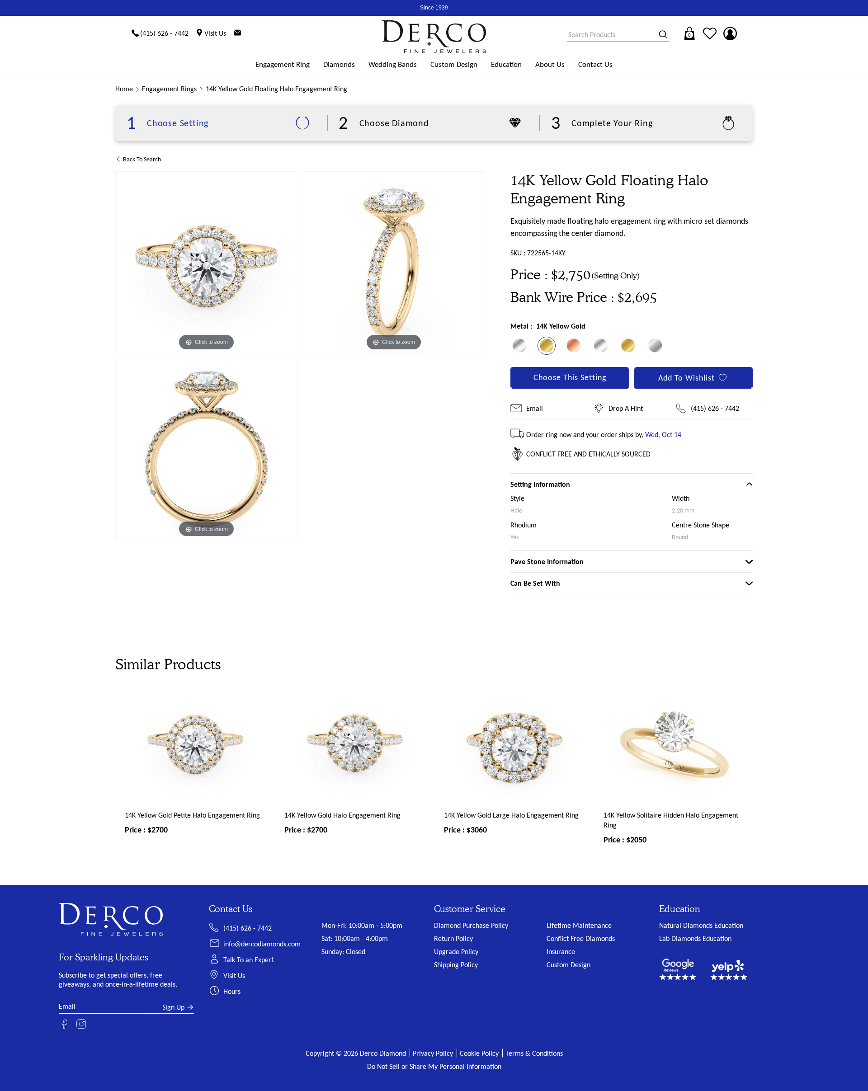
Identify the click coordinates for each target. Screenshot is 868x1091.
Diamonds (339, 64)
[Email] (237, 33)
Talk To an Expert (248, 959)
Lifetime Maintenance (579, 925)
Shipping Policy (456, 964)
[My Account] (730, 33)
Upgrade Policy (456, 951)
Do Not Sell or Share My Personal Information (434, 1066)
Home (124, 89)
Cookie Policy (479, 1053)
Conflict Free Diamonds (581, 938)
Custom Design (453, 64)
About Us (550, 64)
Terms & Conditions (534, 1053)
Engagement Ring (282, 64)
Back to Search (142, 159)
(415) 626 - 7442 (715, 408)
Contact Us (595, 64)
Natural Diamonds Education (701, 925)
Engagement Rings (169, 89)
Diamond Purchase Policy (471, 925)
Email (534, 408)
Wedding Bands (392, 64)
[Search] (660, 35)
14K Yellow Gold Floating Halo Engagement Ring (276, 89)
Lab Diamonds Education (695, 938)
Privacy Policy (433, 1053)
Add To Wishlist (686, 378)
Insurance (561, 951)
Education (506, 64)
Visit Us (234, 975)
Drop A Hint (626, 408)
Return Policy (453, 938)
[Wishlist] (710, 33)
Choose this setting (569, 377)
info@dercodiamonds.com (262, 944)
